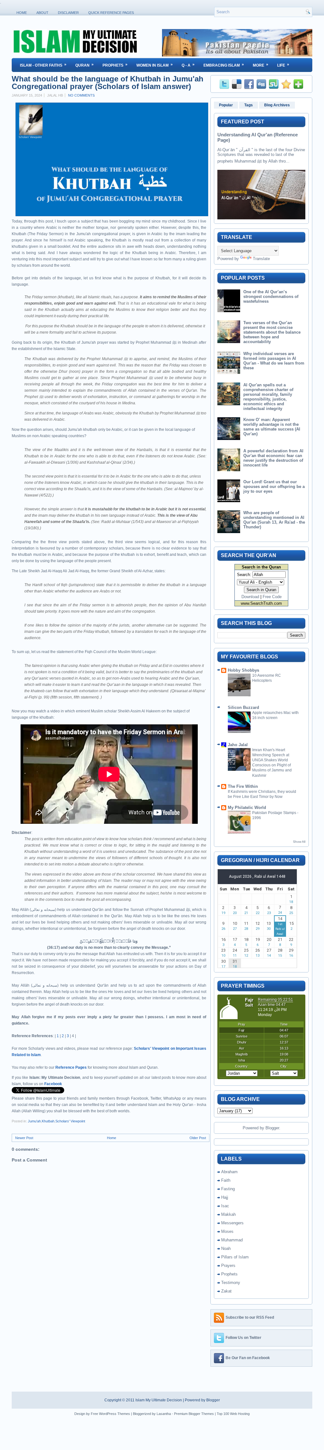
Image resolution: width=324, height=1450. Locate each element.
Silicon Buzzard (243, 707)
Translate (261, 258)
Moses (227, 1231)
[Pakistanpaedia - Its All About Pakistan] (237, 55)
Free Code (272, 596)
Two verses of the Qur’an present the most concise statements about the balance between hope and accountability (272, 332)
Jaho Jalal (238, 744)
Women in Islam (154, 65)
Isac (225, 1205)
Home (21, 13)
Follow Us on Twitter (243, 1337)
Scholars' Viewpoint (70, 1121)
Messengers (232, 1223)
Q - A (188, 65)
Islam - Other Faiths (43, 65)
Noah (226, 1248)
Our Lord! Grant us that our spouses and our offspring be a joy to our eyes (274, 486)
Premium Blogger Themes (194, 1414)
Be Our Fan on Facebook (248, 1358)
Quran (84, 65)
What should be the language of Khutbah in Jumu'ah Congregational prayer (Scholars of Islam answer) (107, 82)
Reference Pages (71, 1067)
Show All (299, 841)
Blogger (272, 1128)
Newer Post (24, 1138)
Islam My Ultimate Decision (158, 1400)
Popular (226, 105)
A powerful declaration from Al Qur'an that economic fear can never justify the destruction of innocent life (273, 458)
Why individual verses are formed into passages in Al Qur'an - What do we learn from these (273, 360)
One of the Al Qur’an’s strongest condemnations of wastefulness (270, 296)
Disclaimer (68, 13)
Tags (248, 105)
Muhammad (232, 1240)
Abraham (229, 1171)
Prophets (115, 65)
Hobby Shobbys (243, 670)
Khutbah (48, 1121)
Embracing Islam (223, 65)
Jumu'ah (34, 1121)
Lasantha (164, 1414)
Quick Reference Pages (111, 13)
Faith (225, 1180)
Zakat (226, 1291)
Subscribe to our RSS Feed (250, 1317)
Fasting (228, 1188)
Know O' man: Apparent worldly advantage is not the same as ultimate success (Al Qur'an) (271, 426)
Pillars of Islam (235, 1257)
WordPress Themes (114, 1414)
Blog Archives (277, 105)
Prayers (228, 1265)
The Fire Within (243, 786)
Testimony (230, 1282)
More (260, 65)
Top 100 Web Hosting (233, 1414)
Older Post (198, 1138)
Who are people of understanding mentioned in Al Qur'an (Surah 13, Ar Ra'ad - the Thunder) (274, 519)
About (42, 13)
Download (250, 596)
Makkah (228, 1214)
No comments (81, 95)
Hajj (224, 1197)
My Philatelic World (247, 807)
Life (283, 65)
